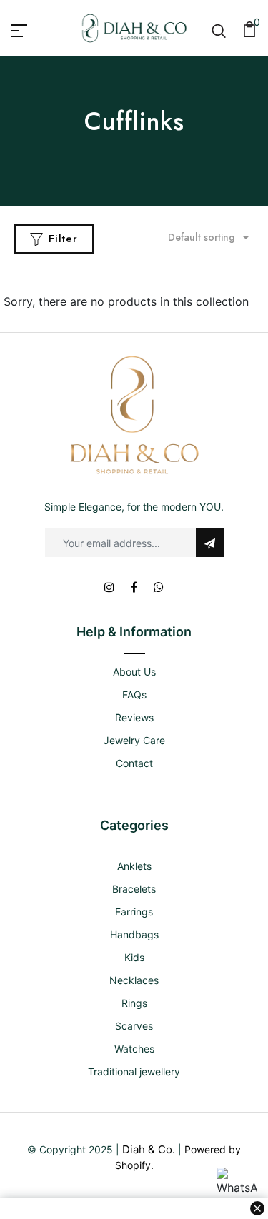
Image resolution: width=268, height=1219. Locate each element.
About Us (134, 672)
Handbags (134, 934)
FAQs (134, 694)
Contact (134, 763)
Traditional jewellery (134, 1071)
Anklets (134, 866)
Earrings (134, 912)
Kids (134, 957)
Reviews (134, 717)
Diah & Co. (148, 1149)
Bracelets (134, 889)
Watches (134, 1049)
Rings (134, 1003)
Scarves (134, 1026)
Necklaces (134, 980)
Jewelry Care (134, 740)
